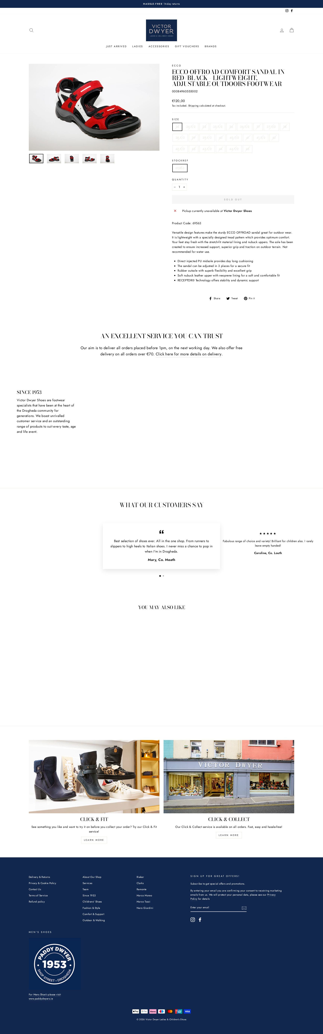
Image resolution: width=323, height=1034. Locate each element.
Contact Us (35, 889)
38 (285, 127)
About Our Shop (92, 877)
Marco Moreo (144, 895)
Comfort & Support (93, 914)
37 (258, 127)
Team (86, 889)
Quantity (180, 179)
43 (193, 149)
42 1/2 (180, 149)
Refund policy (37, 901)
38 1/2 (180, 138)
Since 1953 (89, 895)
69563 (180, 168)
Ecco (176, 65)
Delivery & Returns (39, 877)
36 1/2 (244, 127)
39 (193, 138)
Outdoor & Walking (94, 920)
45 (247, 149)
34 (177, 127)
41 (247, 138)
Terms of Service (38, 895)
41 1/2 (260, 138)
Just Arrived (116, 46)
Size (175, 119)
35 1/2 (217, 127)
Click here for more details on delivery (189, 354)
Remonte (142, 889)
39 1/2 (207, 138)
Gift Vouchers (187, 46)
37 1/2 (271, 127)
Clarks (140, 883)
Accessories (159, 46)
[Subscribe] (244, 907)
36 (231, 127)
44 (220, 149)
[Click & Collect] (229, 776)
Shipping (193, 105)
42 (274, 138)
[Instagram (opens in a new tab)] (192, 919)
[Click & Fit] (94, 776)
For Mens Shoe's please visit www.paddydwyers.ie (45, 996)
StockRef (180, 160)
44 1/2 (234, 149)
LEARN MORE (94, 840)
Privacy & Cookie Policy (42, 883)
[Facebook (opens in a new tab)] (200, 919)
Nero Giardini (145, 908)
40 (221, 138)
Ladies (137, 46)
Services (87, 883)
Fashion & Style (91, 908)
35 (204, 127)
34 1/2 (190, 127)
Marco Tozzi (143, 901)
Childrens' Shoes (92, 901)
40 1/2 (234, 138)
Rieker (140, 877)
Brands (211, 46)
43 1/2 (207, 149)
